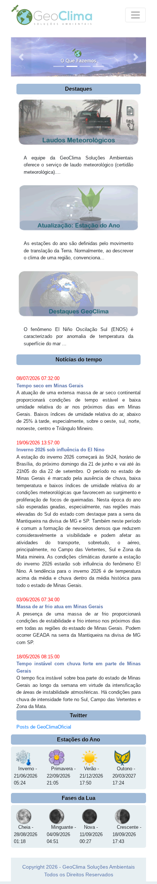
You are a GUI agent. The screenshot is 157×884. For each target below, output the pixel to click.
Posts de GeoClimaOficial (43, 727)
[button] (21, 56)
